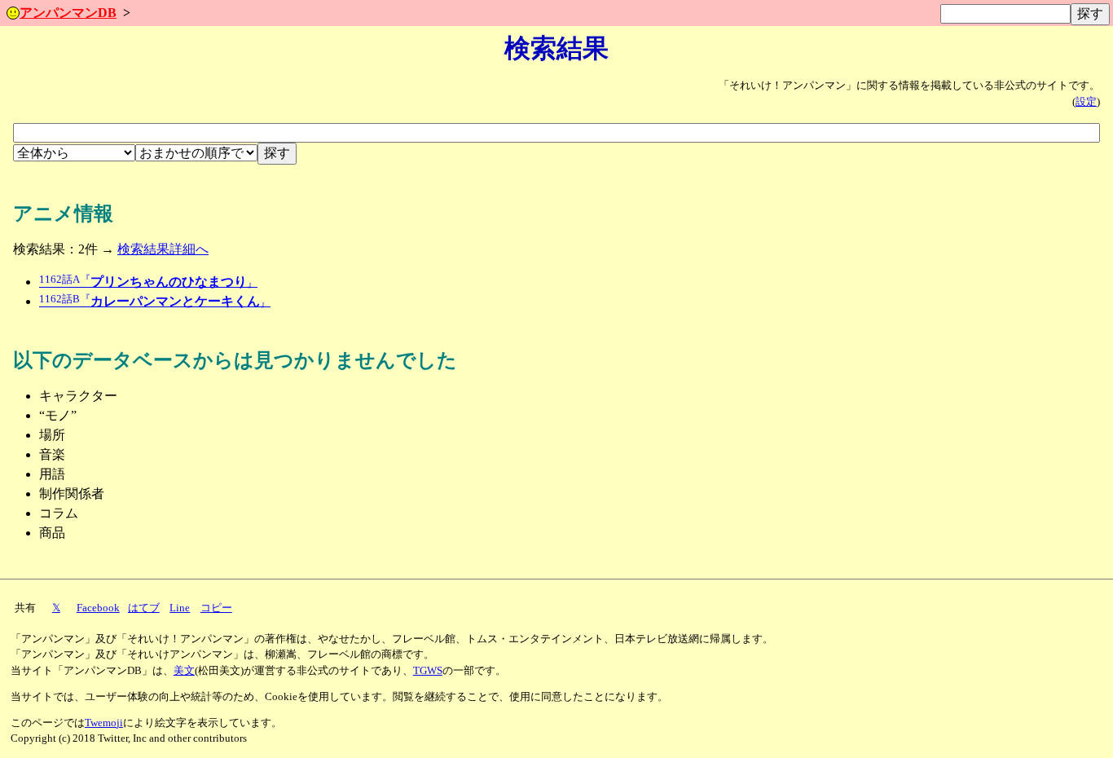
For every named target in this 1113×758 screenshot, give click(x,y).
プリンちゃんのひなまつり (148, 282)
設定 (1086, 102)
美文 (184, 670)
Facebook (98, 608)
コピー (216, 608)
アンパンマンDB (68, 13)
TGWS (427, 670)
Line (179, 608)
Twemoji (104, 723)
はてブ (144, 608)
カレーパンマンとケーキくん (155, 301)
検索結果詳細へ (163, 249)
